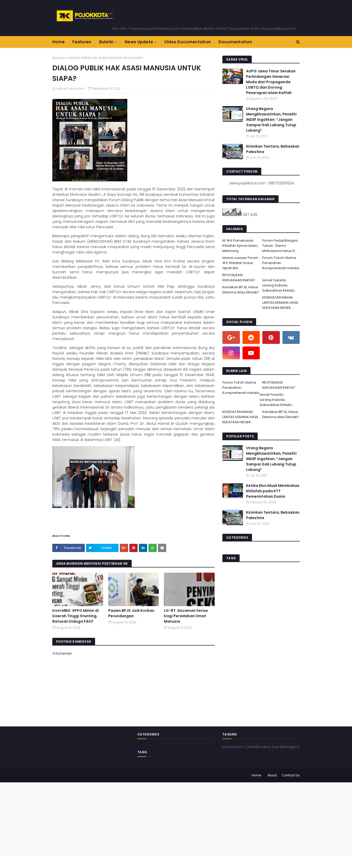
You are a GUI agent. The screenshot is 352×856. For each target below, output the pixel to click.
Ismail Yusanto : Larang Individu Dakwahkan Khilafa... (279, 285)
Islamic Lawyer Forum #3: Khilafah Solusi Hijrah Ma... (240, 262)
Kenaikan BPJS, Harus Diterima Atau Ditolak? (240, 290)
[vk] (291, 337)
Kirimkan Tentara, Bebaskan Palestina (272, 149)
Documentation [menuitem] (235, 42)
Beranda (59, 58)
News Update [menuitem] (139, 42)
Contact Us (291, 775)
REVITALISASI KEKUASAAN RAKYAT (238, 278)
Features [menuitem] (81, 42)
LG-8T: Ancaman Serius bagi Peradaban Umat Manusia (186, 616)
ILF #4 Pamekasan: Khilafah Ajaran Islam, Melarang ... (240, 245)
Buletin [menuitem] (106, 42)
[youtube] (251, 352)
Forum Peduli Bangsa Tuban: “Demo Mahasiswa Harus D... (280, 245)
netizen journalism (70, 88)
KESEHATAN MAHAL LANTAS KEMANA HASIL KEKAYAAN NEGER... (280, 302)
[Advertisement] (154, 818)
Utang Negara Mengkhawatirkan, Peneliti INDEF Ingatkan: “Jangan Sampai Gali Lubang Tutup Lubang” (271, 119)
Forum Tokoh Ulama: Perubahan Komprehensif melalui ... (280, 265)
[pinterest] (271, 337)
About (272, 775)
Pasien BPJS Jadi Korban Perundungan (131, 613)
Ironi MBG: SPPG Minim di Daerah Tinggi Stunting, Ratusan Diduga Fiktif (75, 616)
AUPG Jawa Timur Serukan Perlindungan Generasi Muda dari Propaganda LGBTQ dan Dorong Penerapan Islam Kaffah (271, 82)
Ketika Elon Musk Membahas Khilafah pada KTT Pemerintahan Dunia (272, 491)
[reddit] (251, 337)
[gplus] (231, 337)
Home (256, 775)
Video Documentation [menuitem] (187, 42)
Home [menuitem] (58, 42)
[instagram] (231, 352)
